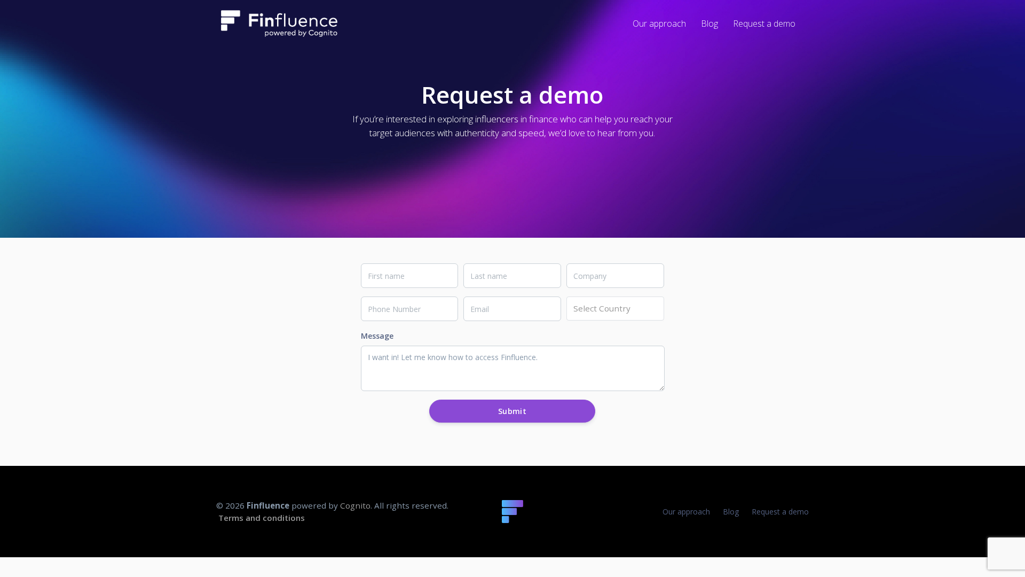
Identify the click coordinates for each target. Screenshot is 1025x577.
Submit (512, 411)
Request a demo (780, 511)
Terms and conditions (261, 517)
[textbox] (615, 308)
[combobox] (615, 309)
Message (377, 336)
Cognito (355, 505)
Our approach (686, 511)
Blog (731, 511)
